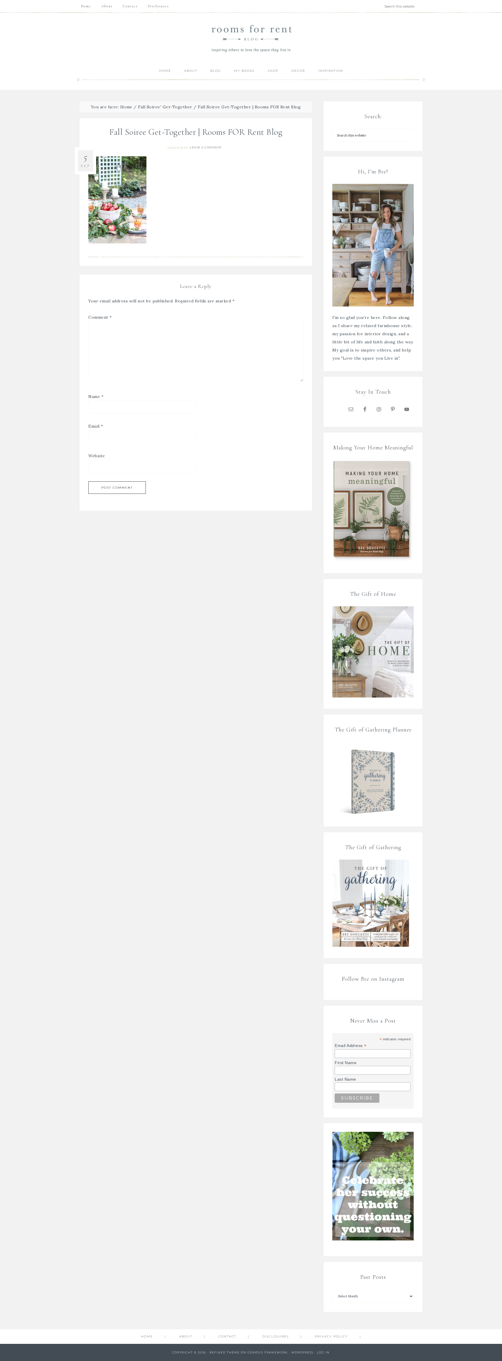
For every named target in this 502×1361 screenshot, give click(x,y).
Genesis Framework (268, 1352)
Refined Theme (224, 1352)
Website (96, 455)
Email (95, 426)
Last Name (345, 1079)
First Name (345, 1062)
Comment (100, 317)
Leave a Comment (206, 147)
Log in (323, 1352)
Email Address (351, 1045)
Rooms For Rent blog (251, 38)
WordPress (302, 1352)
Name (95, 396)
